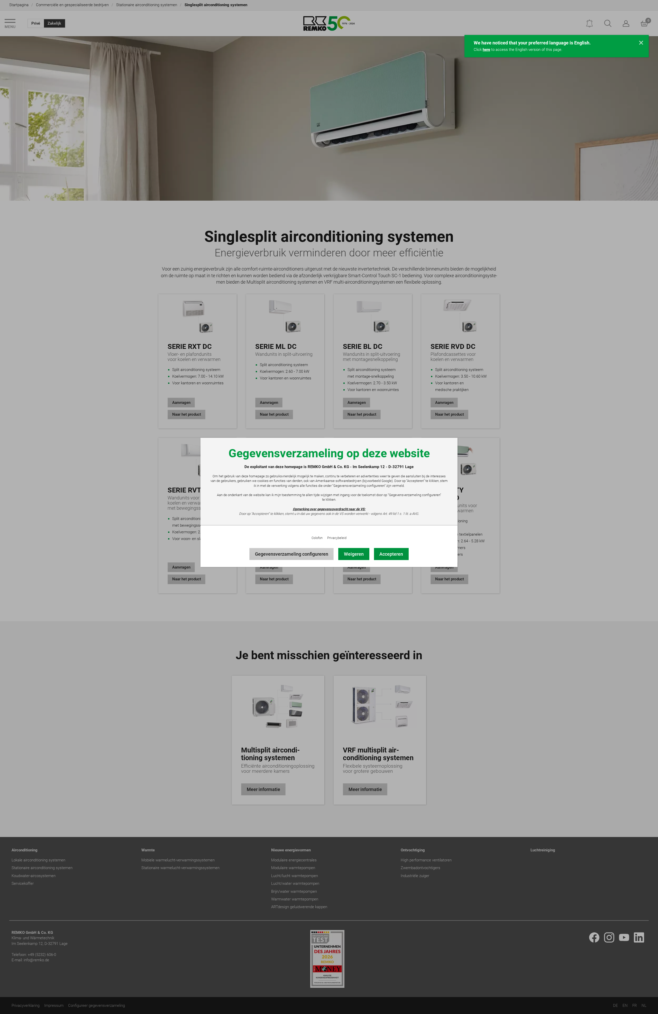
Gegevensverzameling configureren (291, 554)
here (486, 49)
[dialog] (329, 507)
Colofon (317, 538)
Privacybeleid (336, 538)
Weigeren (354, 554)
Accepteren (391, 554)
